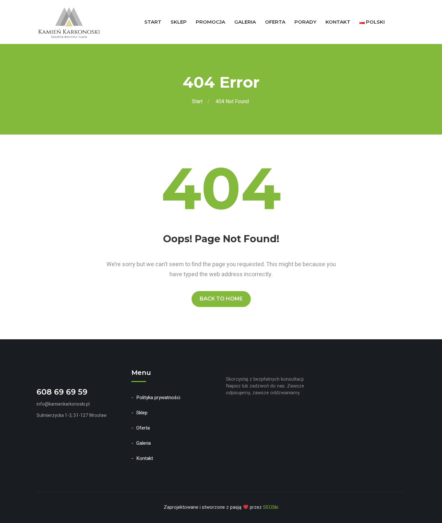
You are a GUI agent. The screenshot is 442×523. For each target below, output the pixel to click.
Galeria (245, 22)
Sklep (179, 22)
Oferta (275, 22)
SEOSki (270, 507)
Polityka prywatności (158, 397)
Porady (305, 22)
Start (152, 22)
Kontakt (338, 22)
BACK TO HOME (221, 299)
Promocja (210, 22)
